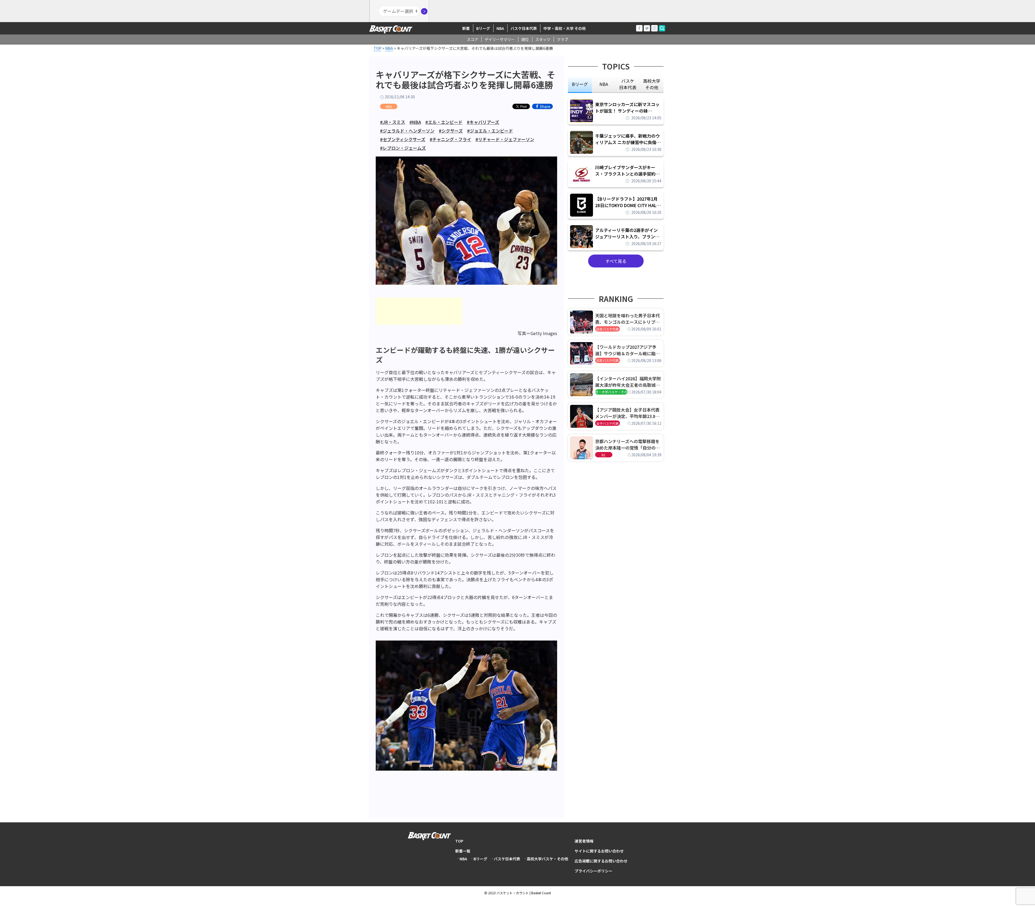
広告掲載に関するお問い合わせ (601, 861)
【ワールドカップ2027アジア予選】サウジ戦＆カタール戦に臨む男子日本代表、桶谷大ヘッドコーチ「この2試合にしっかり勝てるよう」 (627, 350)
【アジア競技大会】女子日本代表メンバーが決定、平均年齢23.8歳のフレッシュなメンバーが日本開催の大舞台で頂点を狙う (627, 412)
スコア (472, 39)
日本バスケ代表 (607, 329)
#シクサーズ (451, 130)
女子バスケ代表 (607, 423)
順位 (525, 39)
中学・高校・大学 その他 (564, 28)
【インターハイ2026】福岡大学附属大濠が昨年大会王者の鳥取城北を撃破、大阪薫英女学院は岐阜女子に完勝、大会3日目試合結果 (628, 381)
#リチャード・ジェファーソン (504, 139)
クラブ (562, 39)
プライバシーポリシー (593, 871)
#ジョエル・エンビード (490, 130)
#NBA (415, 122)
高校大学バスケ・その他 (547, 858)
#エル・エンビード (444, 122)
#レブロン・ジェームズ (403, 148)
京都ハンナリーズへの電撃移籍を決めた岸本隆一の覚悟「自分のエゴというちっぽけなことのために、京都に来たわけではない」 (627, 444)
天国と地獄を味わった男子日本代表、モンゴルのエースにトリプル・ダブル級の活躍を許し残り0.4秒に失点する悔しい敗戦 (628, 318)
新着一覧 (462, 851)
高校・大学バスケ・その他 (611, 391)
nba (603, 84)
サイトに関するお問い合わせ (599, 851)
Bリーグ (483, 28)
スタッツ (542, 39)
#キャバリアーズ (483, 122)
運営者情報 (584, 841)
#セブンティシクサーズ (402, 139)
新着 (466, 28)
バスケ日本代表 (523, 28)
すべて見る (615, 261)
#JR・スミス (392, 122)
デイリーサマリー (500, 39)
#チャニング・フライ (450, 139)
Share (545, 106)
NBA (500, 28)
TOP (459, 841)
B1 (604, 455)
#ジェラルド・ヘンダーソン (407, 130)
